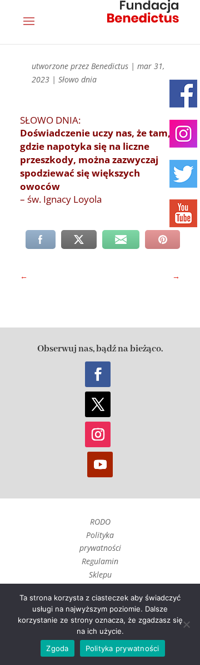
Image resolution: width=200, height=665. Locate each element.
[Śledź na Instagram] (98, 434)
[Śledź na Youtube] (100, 464)
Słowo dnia (77, 79)
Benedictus (109, 66)
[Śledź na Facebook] (98, 374)
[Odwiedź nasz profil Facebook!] (183, 93)
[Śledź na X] (98, 404)
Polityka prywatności (122, 648)
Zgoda (57, 648)
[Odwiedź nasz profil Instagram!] (183, 134)
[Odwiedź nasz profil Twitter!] (183, 174)
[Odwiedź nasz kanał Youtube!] (183, 213)
